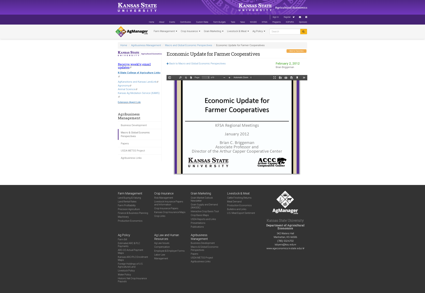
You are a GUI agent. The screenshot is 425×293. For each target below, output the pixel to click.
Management (161, 258)
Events (172, 22)
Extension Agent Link (129, 102)
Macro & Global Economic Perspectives (135, 134)
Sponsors (303, 22)
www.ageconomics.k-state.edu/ (285, 248)
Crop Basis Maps (200, 215)
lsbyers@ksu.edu (285, 244)
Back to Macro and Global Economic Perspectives (197, 63)
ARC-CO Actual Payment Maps (130, 251)
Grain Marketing (213, 31)
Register (287, 17)
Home (151, 22)
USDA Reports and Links (203, 219)
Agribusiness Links (131, 157)
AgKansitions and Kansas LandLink (138, 81)
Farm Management (164, 31)
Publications (197, 226)
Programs (276, 22)
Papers (125, 143)
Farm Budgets (219, 22)
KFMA (264, 22)
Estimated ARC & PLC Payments (129, 245)
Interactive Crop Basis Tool (205, 211)
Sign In (276, 17)
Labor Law (159, 254)
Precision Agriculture (129, 209)
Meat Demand (234, 201)
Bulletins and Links (236, 209)
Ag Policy (258, 31)
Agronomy (124, 85)
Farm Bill (122, 239)
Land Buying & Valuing (129, 197)
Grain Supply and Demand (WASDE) (204, 206)
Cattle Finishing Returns (239, 197)
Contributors (185, 22)
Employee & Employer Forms (169, 251)
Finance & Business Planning (133, 213)
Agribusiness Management (146, 45)
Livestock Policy (126, 270)
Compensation (162, 247)
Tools (233, 22)
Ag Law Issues (161, 243)
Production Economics (130, 221)
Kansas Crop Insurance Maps (169, 212)
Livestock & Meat (237, 31)
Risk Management (163, 197)
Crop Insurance (190, 31)
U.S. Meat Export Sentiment (241, 213)
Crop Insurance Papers (166, 208)
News (242, 22)
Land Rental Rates (127, 201)
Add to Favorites (296, 51)
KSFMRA (290, 22)
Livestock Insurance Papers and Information (168, 203)
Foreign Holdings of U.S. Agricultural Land (130, 265)
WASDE (253, 22)
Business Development (134, 125)
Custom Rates (202, 22)
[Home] (131, 31)
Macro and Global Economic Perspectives (188, 45)
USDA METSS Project (133, 150)
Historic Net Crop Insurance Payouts (132, 280)
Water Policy (124, 274)
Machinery (123, 217)
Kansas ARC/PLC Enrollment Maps (133, 258)
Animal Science (127, 89)
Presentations (198, 223)
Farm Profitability (127, 205)
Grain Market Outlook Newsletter (202, 199)
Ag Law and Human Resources (166, 237)
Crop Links (159, 216)
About (161, 22)
